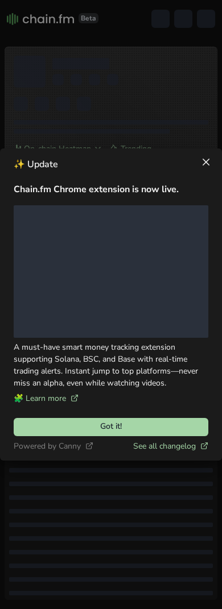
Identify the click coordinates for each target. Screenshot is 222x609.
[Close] (206, 162)
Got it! (111, 426)
